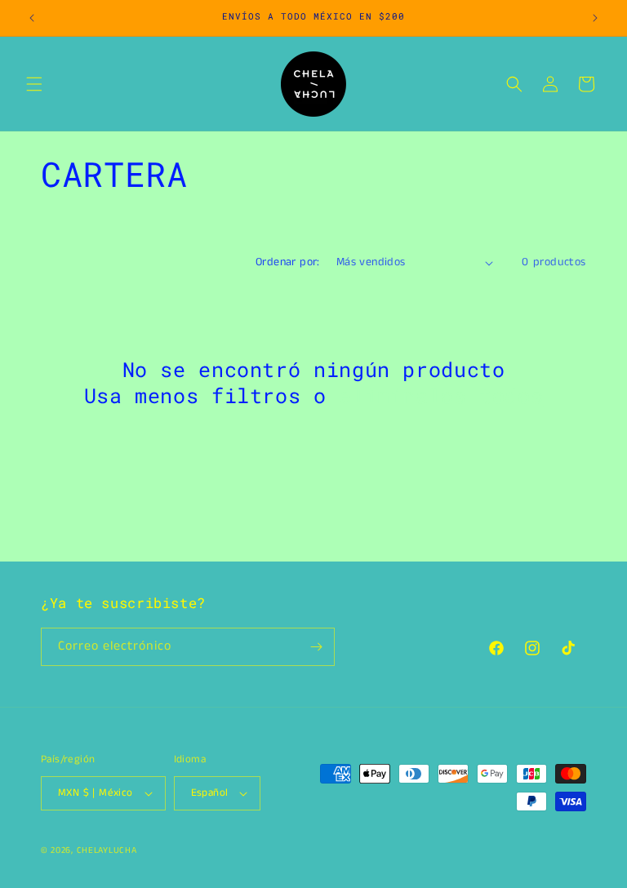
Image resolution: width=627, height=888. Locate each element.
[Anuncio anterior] (32, 18)
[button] (34, 84)
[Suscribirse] (316, 647)
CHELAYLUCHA (107, 850)
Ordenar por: (288, 262)
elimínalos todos (441, 396)
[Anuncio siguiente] (595, 18)
